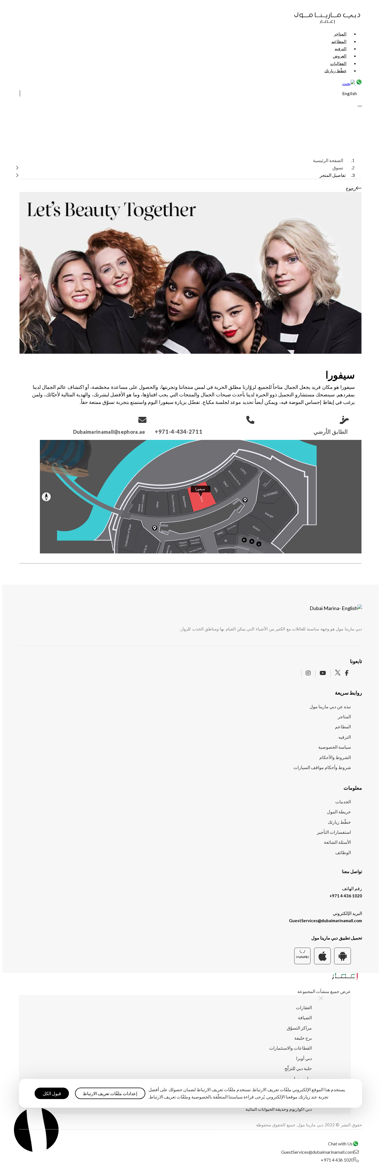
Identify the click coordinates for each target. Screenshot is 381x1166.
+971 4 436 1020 (345, 895)
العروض (339, 55)
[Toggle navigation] (360, 106)
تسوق (337, 167)
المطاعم (338, 41)
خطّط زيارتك (335, 70)
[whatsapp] (358, 83)
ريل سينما (303, 1078)
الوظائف (343, 852)
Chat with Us (340, 1143)
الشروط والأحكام (335, 757)
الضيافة (305, 1017)
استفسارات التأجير (334, 832)
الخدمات (343, 801)
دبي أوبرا (304, 1058)
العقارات (304, 1007)
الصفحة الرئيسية (328, 160)
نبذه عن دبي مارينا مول (330, 706)
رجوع (351, 188)
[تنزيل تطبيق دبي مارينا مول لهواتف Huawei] (302, 962)
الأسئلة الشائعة (337, 842)
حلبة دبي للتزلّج (298, 1068)
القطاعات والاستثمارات (290, 1048)
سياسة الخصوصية (334, 747)
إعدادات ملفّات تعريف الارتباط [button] (110, 1093)
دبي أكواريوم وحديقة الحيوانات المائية (278, 1109)
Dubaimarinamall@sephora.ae (109, 432)
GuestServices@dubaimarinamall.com (325, 920)
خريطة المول (339, 811)
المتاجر (340, 33)
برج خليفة (303, 1037)
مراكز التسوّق (299, 1027)
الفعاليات (338, 63)
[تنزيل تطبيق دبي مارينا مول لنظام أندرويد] (342, 962)
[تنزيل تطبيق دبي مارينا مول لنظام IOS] (322, 962)
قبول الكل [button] (52, 1093)
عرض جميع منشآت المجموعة (324, 991)
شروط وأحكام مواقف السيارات (322, 767)
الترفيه (340, 48)
